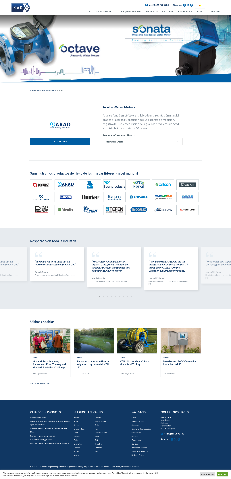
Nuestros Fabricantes (47, 90)
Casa (89, 11)
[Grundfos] (41, 197)
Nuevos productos (38, 417)
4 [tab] (111, 296)
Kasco (76, 455)
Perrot (97, 429)
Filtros (32, 432)
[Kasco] (114, 197)
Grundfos (78, 444)
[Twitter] (188, 5)
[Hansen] (66, 197)
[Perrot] (41, 210)
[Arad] (66, 185)
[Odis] (187, 197)
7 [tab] (123, 296)
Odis (97, 425)
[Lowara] (139, 197)
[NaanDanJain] (163, 197)
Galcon (77, 436)
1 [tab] (99, 296)
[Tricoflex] (139, 210)
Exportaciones (185, 11)
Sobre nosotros (104, 11)
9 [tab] (131, 296)
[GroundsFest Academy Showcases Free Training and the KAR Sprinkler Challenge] (50, 340)
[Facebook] (185, 5)
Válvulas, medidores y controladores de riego (48, 428)
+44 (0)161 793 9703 (174, 433)
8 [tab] (127, 296)
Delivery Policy (138, 455)
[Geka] (187, 185)
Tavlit (97, 436)
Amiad (76, 417)
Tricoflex (98, 444)
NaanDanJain (100, 421)
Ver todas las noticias (40, 383)
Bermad (77, 425)
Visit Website (60, 141)
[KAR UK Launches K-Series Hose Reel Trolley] (137, 340)
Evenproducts (79, 429)
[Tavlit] (90, 210)
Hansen (77, 447)
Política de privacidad (140, 451)
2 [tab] (103, 296)
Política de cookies (139, 447)
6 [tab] (119, 296)
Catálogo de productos (130, 11)
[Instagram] (191, 5)
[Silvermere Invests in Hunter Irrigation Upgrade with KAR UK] (94, 340)
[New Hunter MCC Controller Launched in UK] (181, 340)
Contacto (215, 11)
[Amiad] (41, 185)
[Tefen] (114, 210)
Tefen (97, 440)
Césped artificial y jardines (41, 439)
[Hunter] (90, 197)
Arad (76, 421)
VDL (97, 451)
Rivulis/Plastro (101, 432)
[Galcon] (163, 185)
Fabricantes (168, 11)
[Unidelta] (163, 210)
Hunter (77, 451)
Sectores (150, 11)
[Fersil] (139, 185)
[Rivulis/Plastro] (66, 210)
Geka (76, 440)
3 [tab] (107, 296)
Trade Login (136, 440)
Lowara (98, 417)
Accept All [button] (222, 474)
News (35, 357)
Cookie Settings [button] (207, 474)
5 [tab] (115, 296)
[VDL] (187, 210)
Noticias (201, 11)
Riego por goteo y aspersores (42, 436)
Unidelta (98, 447)
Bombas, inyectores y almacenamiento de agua (49, 443)
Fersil (76, 432)
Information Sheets (114, 141)
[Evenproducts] (114, 185)
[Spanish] (200, 5)
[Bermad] (90, 185)
